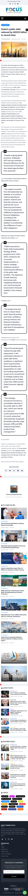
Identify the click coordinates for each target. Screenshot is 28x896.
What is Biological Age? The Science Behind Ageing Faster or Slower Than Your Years (18, 757)
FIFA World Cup (17, 798)
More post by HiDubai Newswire (13, 497)
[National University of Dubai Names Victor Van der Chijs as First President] (5, 703)
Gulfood (13, 801)
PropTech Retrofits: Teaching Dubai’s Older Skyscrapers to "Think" (18, 748)
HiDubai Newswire (6, 39)
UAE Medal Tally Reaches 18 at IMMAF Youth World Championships (18, 712)
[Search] (25, 18)
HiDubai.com (4, 849)
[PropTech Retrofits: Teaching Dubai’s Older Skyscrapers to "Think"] (5, 748)
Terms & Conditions (6, 853)
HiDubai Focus (10, 892)
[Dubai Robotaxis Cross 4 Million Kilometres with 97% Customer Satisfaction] (14, 604)
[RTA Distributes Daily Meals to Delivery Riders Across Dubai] (14, 513)
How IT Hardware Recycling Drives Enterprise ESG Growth (18, 693)
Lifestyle (22, 804)
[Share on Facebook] (6, 470)
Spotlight (20, 806)
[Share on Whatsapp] (14, 470)
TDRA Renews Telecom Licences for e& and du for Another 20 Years (17, 766)
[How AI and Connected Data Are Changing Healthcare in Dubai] (5, 785)
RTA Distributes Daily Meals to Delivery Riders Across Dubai (18, 721)
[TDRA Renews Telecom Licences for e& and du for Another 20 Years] (5, 767)
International (13, 804)
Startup (4, 809)
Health (12, 754)
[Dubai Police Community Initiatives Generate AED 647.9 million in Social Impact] (14, 627)
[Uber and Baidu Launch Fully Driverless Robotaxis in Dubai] (5, 730)
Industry (12, 727)
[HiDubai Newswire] (14, 492)
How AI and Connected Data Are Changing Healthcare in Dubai (17, 785)
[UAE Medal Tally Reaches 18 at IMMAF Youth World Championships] (5, 712)
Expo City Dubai (6, 798)
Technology (4, 566)
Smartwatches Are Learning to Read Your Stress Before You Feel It (18, 776)
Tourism (20, 809)
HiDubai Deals (4, 851)
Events (12, 709)
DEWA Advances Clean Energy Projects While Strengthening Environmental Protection (12, 592)
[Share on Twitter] (10, 470)
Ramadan (4, 806)
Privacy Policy (4, 856)
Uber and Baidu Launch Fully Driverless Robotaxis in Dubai (18, 729)
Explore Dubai (20, 796)
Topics (2, 847)
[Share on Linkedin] (22, 470)
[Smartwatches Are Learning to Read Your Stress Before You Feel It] (5, 776)
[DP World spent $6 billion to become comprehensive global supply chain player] (14, 674)
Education (13, 699)
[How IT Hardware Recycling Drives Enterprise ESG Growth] (5, 694)
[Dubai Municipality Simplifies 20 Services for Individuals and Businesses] (14, 536)
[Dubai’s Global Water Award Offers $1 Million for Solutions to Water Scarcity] (14, 558)
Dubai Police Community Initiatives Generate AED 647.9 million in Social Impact (12, 638)
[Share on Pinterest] (18, 470)
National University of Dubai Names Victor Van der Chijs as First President (18, 703)
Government (5, 25)
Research (12, 806)
